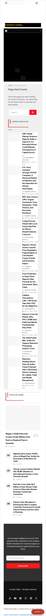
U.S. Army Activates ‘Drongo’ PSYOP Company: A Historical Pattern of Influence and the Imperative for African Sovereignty (29, 178)
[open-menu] (36, 3)
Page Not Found (20, 85)
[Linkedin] (31, 598)
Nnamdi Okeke (30, 191)
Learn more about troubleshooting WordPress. (23, 615)
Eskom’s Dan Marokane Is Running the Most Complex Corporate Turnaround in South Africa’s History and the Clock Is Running (26, 507)
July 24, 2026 (28, 194)
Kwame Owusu (30, 216)
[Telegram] (20, 598)
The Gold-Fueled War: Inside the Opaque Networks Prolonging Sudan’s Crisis (30, 343)
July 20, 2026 (28, 271)
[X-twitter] (36, 598)
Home (10, 85)
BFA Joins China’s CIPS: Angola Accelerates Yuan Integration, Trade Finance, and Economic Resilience (30, 205)
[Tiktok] (10, 598)
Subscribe (23, 566)
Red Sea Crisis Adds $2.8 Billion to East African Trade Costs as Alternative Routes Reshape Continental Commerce (25, 489)
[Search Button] (33, 112)
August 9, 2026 (29, 162)
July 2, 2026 (28, 292)
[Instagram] (25, 598)
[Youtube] (15, 598)
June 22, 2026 (28, 385)
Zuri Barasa (30, 309)
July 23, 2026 (28, 218)
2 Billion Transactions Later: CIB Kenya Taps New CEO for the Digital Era (29, 300)
